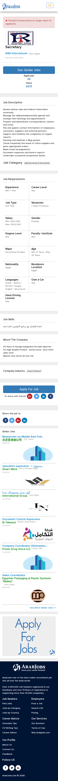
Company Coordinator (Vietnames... (24, 546)
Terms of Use (38, 728)
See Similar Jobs (29, 70)
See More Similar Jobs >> (43, 608)
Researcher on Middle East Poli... (23, 436)
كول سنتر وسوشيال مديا (16, 492)
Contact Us (8, 749)
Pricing (34, 713)
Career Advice (9, 733)
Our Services (37, 723)
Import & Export (34, 371)
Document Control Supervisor (21, 519)
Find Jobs (7, 703)
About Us (7, 745)
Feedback (7, 754)
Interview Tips (9, 723)
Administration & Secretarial (37, 163)
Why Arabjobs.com (40, 733)
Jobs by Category (11, 708)
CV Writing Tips (10, 728)
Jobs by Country (10, 713)
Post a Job (36, 703)
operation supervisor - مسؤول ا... (23, 466)
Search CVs (37, 708)
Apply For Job (29, 389)
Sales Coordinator (13, 575)
